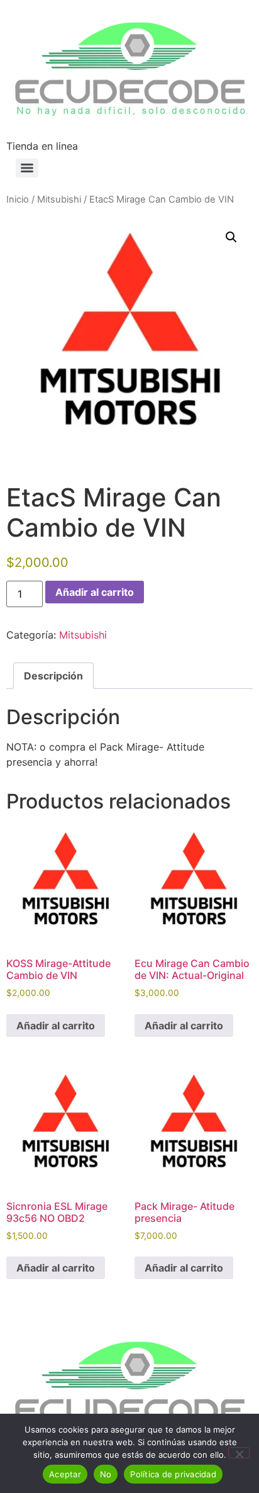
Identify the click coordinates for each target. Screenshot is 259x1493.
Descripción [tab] (53, 675)
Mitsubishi (59, 199)
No (106, 1474)
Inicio (17, 199)
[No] (239, 1452)
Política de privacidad (173, 1474)
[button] (231, 237)
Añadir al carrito (94, 592)
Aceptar (65, 1474)
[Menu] (27, 168)
